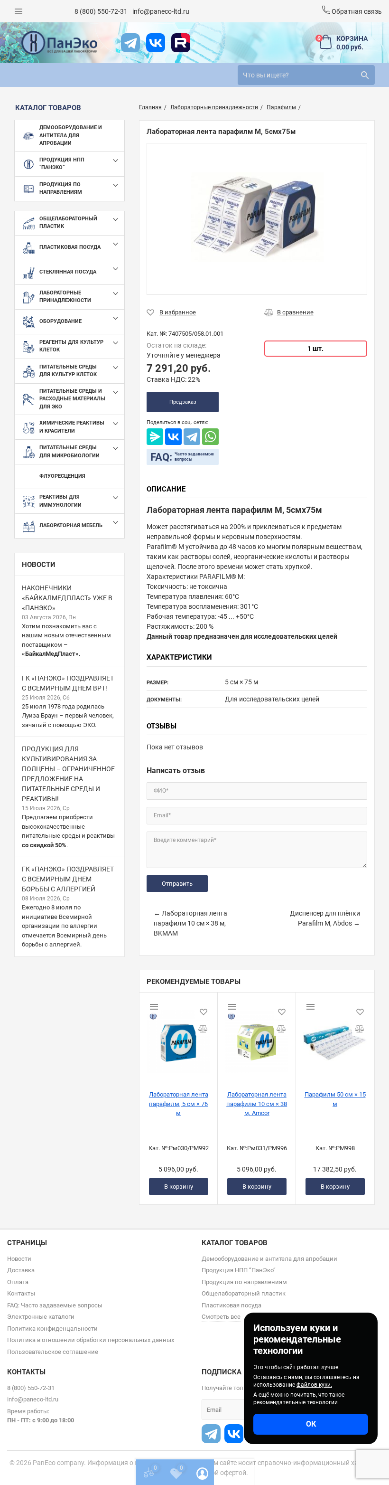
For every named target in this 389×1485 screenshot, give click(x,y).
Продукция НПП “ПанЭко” (239, 1270)
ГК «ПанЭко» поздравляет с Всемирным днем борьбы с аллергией (68, 879)
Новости (39, 564)
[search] (364, 75)
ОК (311, 1423)
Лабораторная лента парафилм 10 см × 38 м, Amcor (256, 1103)
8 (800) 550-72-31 (101, 11)
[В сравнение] (289, 312)
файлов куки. (314, 1384)
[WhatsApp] (210, 436)
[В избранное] (171, 312)
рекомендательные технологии (295, 1402)
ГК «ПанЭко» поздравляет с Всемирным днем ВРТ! (68, 683)
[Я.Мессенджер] (155, 436)
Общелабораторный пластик (244, 1293)
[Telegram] (192, 436)
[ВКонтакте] (173, 436)
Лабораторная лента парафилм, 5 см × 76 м (178, 1103)
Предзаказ (182, 402)
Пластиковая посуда (231, 1305)
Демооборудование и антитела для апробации (269, 1258)
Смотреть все (221, 1316)
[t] (130, 42)
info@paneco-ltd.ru (160, 11)
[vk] (155, 42)
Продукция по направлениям (244, 1282)
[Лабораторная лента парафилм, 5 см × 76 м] (178, 1038)
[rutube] (180, 42)
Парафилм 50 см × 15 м (335, 1099)
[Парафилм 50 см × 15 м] (335, 1038)
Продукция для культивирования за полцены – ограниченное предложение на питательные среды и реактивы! (68, 774)
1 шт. (315, 348)
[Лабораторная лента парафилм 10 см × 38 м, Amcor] (257, 1038)
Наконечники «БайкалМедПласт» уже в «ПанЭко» (67, 598)
